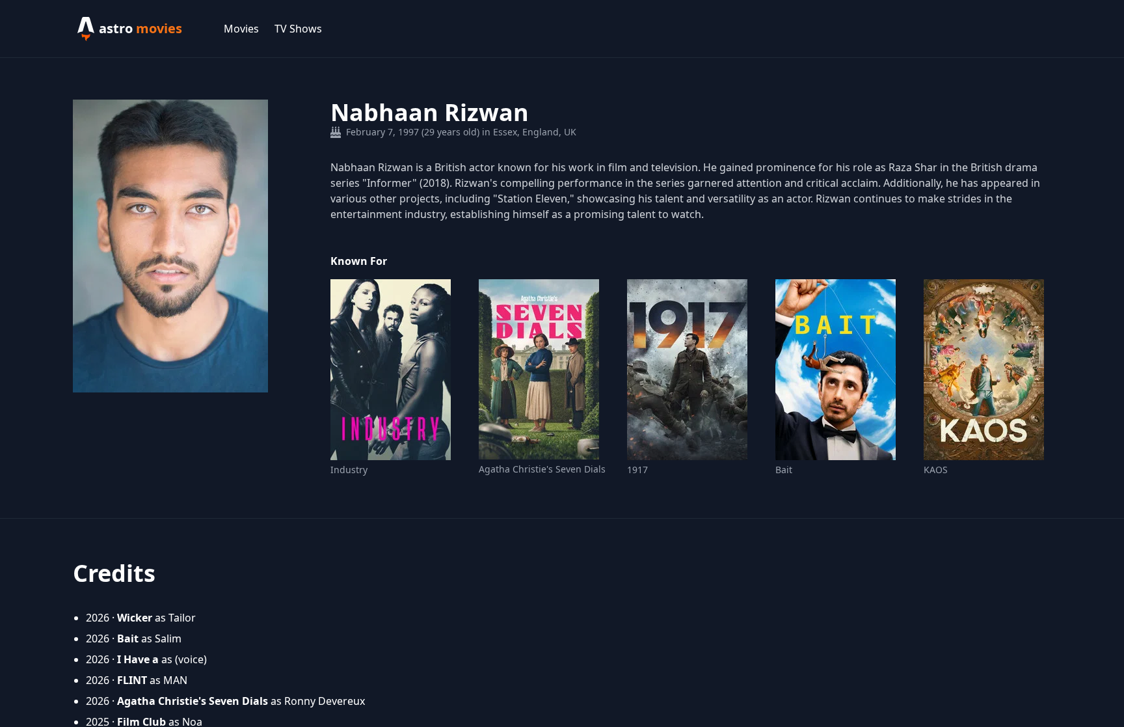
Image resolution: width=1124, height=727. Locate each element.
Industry (349, 469)
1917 (637, 469)
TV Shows (298, 28)
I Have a (138, 659)
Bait (783, 469)
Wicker (134, 617)
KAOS (936, 469)
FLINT (132, 680)
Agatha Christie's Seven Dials (542, 469)
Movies (241, 28)
